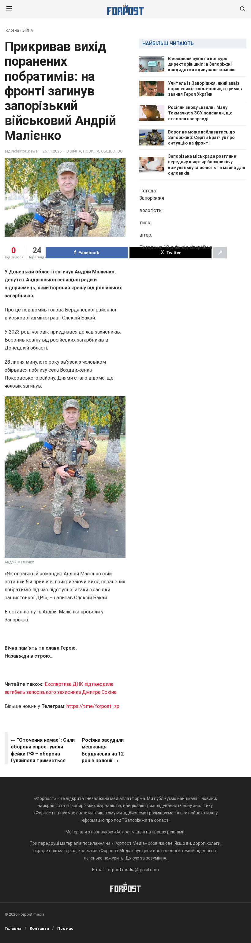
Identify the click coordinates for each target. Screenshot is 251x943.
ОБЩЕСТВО (112, 151)
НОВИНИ (91, 151)
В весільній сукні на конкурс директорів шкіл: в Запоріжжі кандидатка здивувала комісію (202, 64)
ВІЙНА (27, 30)
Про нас (65, 928)
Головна (12, 30)
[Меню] (9, 9)
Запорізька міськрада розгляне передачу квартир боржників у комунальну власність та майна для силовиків (206, 165)
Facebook (88, 252)
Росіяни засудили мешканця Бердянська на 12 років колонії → (103, 750)
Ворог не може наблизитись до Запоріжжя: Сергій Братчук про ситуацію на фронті (201, 137)
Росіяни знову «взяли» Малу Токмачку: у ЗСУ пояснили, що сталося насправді (200, 113)
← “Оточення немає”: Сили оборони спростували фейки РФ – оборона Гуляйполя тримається (43, 750)
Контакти (39, 928)
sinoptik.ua (200, 247)
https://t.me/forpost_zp (92, 706)
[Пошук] (242, 9)
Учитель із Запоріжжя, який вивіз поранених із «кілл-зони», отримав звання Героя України (205, 89)
